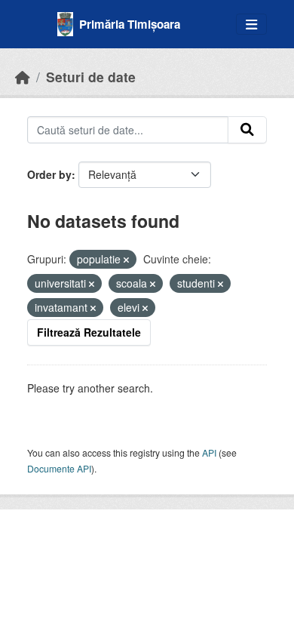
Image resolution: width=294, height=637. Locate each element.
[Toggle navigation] (251, 24)
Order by (49, 174)
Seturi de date (91, 76)
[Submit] (247, 129)
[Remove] (126, 260)
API (209, 452)
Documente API (59, 468)
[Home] (22, 76)
